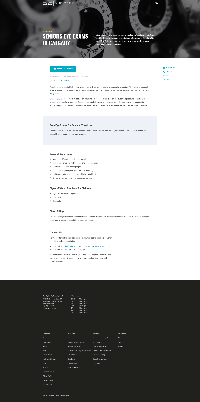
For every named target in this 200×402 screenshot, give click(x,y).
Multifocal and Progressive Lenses (79, 350)
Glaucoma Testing (99, 355)
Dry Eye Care (97, 342)
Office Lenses (72, 355)
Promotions (47, 342)
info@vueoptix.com (101, 246)
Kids (119, 342)
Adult (120, 338)
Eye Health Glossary (49, 359)
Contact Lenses (73, 338)
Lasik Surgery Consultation (102, 350)
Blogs (44, 350)
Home (45, 338)
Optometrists (47, 355)
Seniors (120, 346)
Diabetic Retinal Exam (100, 359)
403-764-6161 (70, 246)
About (45, 346)
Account (45, 367)
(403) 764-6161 (49, 303)
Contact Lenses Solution (76, 342)
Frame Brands (72, 363)
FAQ (44, 363)
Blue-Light (71, 359)
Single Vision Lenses (74, 346)
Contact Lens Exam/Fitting (101, 338)
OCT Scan (96, 363)
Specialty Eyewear (74, 367)
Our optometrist (56, 99)
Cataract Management (100, 346)
